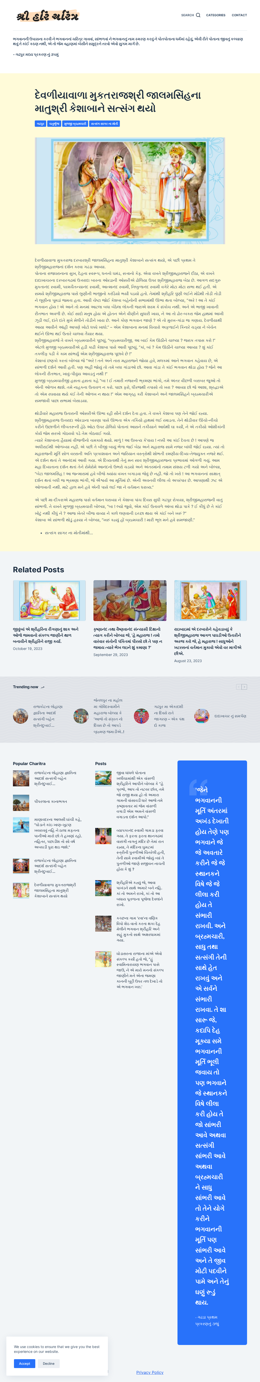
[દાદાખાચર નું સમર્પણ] (201, 716)
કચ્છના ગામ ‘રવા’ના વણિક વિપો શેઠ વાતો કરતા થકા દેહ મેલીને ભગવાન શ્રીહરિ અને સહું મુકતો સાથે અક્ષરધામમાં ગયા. (138, 929)
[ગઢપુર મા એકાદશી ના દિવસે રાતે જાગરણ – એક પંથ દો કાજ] (141, 716)
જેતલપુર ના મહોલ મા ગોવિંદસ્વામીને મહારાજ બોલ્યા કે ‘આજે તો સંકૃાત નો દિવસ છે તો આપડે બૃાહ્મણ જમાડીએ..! (109, 716)
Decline (49, 1363)
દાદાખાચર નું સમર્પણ (230, 716)
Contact (239, 15)
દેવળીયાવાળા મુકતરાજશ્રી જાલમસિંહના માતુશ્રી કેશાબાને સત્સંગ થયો (55, 890)
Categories (215, 15)
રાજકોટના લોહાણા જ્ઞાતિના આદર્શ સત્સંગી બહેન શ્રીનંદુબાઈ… (48, 716)
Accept (24, 1363)
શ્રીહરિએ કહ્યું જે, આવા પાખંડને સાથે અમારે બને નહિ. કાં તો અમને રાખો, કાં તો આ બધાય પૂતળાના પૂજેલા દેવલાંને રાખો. (140, 893)
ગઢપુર (40, 124)
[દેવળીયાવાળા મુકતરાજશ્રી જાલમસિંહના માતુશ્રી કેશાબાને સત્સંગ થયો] (21, 890)
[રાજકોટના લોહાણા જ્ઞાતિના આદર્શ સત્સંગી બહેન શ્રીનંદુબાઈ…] (20, 716)
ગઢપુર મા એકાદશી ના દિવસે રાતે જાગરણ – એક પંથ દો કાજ (169, 716)
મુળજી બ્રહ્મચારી (75, 124)
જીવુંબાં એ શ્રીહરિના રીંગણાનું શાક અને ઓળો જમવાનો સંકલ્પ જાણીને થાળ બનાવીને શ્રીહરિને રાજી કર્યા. (45, 635)
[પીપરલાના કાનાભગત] (21, 803)
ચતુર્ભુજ (54, 124)
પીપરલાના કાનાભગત (50, 801)
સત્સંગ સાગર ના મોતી (104, 124)
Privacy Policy (150, 1372)
